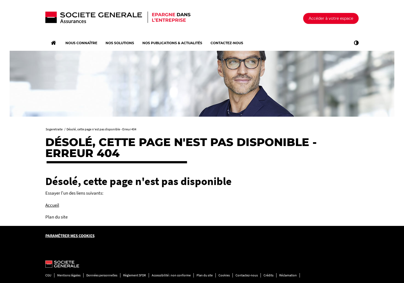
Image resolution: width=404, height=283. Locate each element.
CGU (48, 275)
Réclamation (288, 275)
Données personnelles (101, 275)
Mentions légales (69, 275)
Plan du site (205, 275)
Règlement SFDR (134, 275)
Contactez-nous (247, 275)
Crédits (268, 275)
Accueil (52, 205)
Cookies (224, 275)
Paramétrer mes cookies (70, 235)
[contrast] (355, 43)
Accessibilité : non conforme (171, 275)
